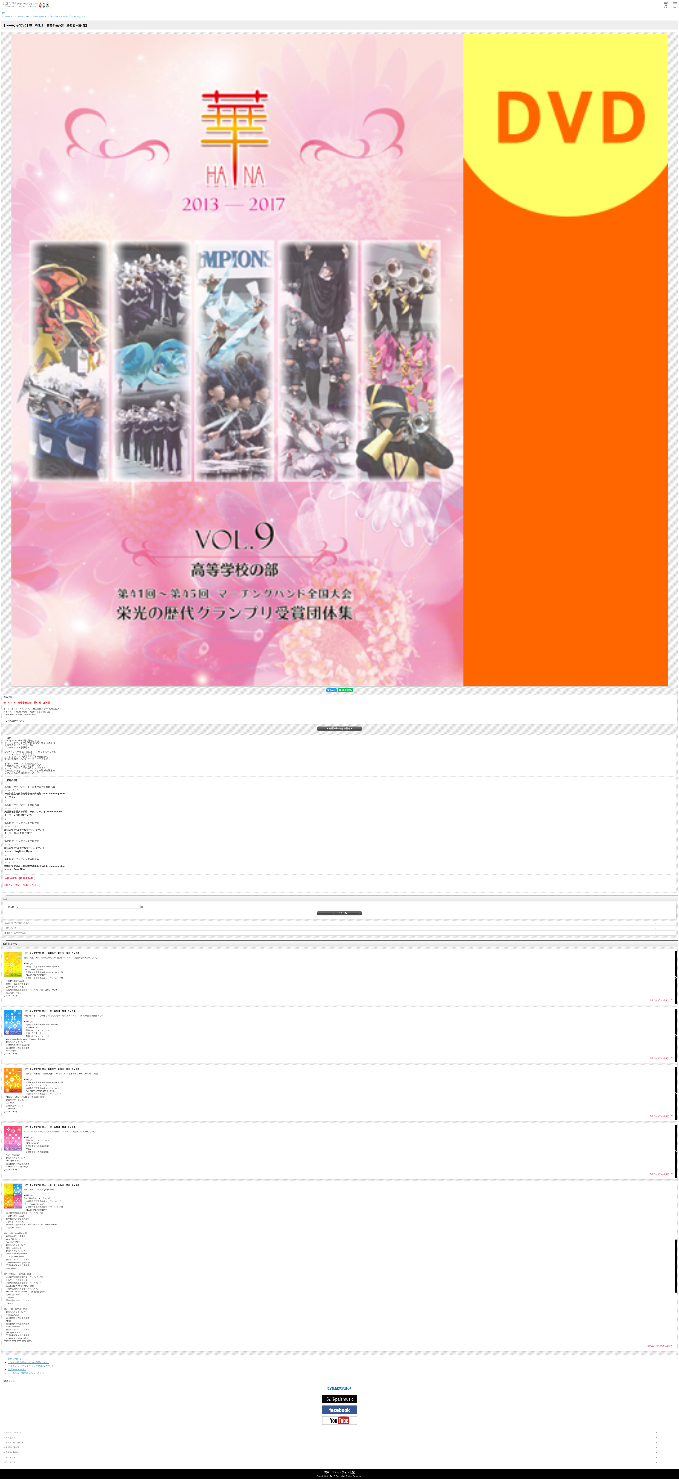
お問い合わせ (10, 928)
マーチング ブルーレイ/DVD (16, 16)
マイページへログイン (13, 1442)
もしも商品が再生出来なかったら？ (26, 1373)
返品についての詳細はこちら (17, 923)
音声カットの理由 (17, 1369)
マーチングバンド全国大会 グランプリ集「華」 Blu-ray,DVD (58, 16)
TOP (4, 13)
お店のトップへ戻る (12, 1432)
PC (353, 1472)
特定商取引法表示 (11, 1447)
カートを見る (9, 1437)
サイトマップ (9, 1457)
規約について (15, 1359)
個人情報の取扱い (11, 1452)
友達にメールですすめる (15, 933)
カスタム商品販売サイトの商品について (28, 1362)
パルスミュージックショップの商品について (31, 1366)
